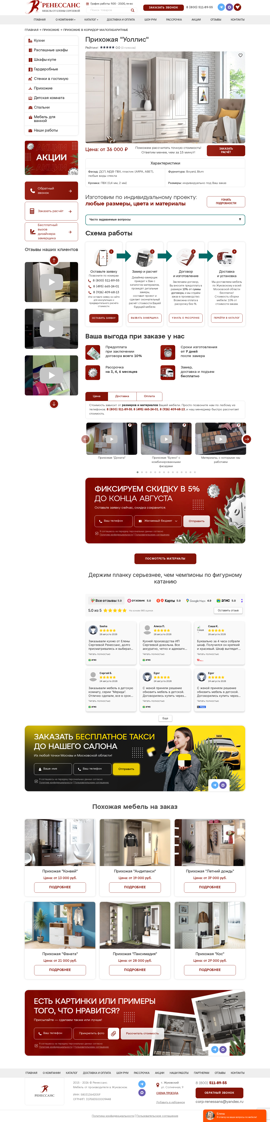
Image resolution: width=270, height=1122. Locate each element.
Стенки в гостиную (51, 79)
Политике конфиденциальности (116, 535)
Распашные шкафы (51, 50)
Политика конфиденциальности (113, 1116)
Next (54, 403)
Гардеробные (46, 69)
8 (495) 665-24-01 (199, 2)
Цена (96, 396)
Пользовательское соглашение (157, 1116)
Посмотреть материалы (165, 559)
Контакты (237, 20)
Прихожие (50, 30)
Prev (54, 260)
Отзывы (215, 20)
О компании (64, 20)
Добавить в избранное (170, 1102)
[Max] (229, 7)
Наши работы (46, 130)
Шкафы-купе (45, 60)
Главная (40, 20)
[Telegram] (221, 7)
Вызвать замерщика (145, 318)
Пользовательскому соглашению (152, 535)
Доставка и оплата (121, 20)
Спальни (42, 107)
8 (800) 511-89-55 (199, 7)
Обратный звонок (219, 1093)
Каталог (90, 20)
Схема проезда (167, 1093)
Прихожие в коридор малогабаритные (95, 30)
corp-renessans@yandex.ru (219, 1102)
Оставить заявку (104, 318)
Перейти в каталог (227, 318)
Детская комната (49, 98)
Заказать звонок (163, 7)
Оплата (149, 396)
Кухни (39, 40)
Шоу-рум (150, 20)
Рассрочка (174, 20)
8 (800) (211, 1083)
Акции (196, 20)
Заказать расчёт (226, 151)
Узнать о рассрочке (185, 318)
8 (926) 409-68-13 (199, 12)
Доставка (122, 396)
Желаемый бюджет (158, 520)
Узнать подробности (226, 202)
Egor (211, 673)
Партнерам (201, 1073)
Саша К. (213, 626)
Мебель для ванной (44, 119)
